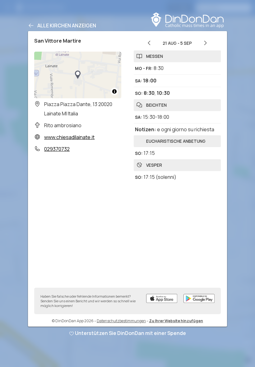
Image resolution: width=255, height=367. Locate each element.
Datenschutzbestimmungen (121, 320)
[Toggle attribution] (114, 91)
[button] (78, 75)
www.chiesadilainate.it (69, 137)
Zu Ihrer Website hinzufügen (176, 320)
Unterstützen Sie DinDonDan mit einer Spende (130, 333)
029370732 (57, 149)
